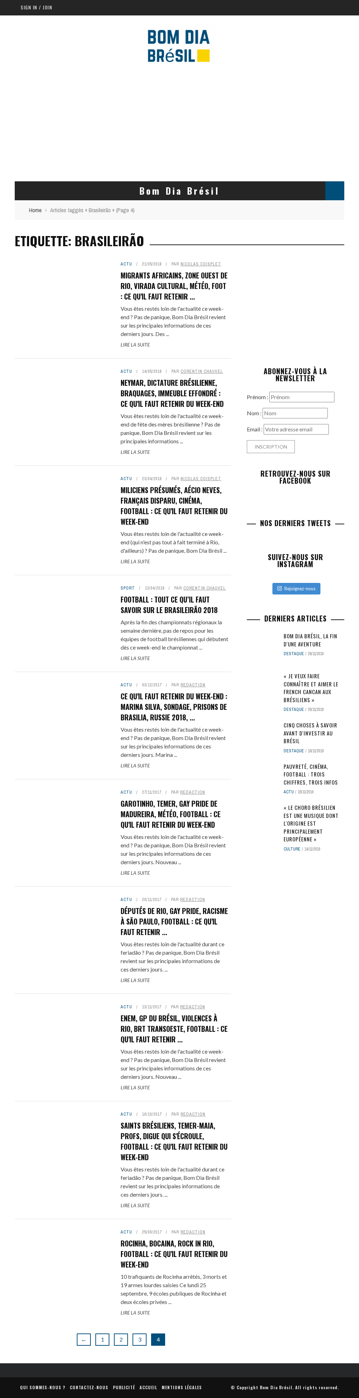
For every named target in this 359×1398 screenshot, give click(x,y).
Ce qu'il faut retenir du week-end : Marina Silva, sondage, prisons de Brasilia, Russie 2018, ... (174, 706)
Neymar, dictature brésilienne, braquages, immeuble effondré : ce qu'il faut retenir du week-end (172, 393)
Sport (128, 588)
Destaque (294, 654)
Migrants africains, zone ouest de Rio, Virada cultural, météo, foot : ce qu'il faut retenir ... (174, 286)
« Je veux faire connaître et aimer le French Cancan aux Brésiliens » (311, 688)
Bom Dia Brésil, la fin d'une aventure (310, 640)
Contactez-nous (89, 1387)
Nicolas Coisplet (201, 264)
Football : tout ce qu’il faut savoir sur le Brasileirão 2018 (169, 604)
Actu (126, 264)
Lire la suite (135, 345)
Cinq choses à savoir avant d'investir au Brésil (310, 733)
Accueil (148, 1387)
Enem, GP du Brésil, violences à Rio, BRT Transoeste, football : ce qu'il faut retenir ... (174, 1028)
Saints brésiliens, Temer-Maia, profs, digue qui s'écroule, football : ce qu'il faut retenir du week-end (174, 1141)
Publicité (124, 1387)
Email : (255, 429)
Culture (292, 849)
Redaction (193, 685)
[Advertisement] (179, 122)
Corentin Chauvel (202, 371)
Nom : (255, 413)
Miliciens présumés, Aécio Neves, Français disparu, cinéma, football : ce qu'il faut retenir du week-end (174, 506)
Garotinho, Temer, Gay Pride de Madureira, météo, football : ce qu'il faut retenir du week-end (171, 814)
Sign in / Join (36, 7)
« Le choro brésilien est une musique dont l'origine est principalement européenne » (311, 823)
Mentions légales (182, 1387)
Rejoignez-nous (300, 588)
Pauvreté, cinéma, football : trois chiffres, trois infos (311, 774)
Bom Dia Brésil (276, 1387)
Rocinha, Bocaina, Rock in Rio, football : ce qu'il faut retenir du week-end (174, 1254)
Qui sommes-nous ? (42, 1387)
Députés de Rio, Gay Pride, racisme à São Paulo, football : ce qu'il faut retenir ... (174, 921)
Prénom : (258, 397)
